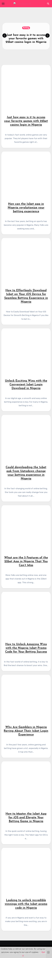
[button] (47, 35)
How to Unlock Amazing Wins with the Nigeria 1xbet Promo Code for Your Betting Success (26, 648)
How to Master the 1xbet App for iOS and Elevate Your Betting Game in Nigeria (26, 817)
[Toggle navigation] (3, 3)
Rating (26, 28)
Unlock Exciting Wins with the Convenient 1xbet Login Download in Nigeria (26, 384)
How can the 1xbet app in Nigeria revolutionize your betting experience (26, 208)
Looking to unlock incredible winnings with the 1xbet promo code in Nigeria (26, 904)
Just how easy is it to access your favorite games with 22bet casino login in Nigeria (26, 39)
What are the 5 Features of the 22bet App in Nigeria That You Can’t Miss (26, 561)
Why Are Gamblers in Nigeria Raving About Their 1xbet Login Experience (26, 731)
